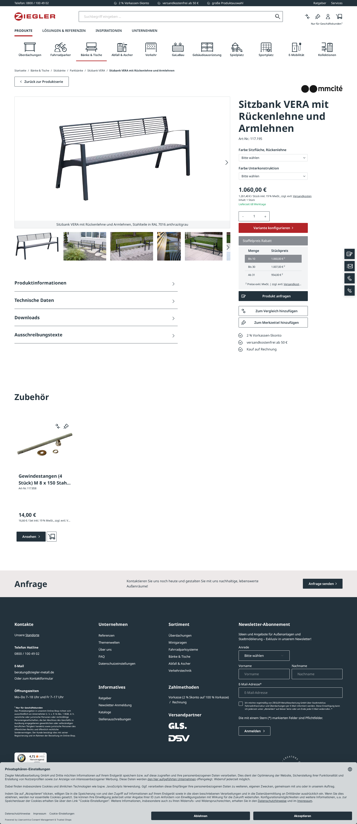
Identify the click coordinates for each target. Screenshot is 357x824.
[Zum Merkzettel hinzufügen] (66, 426)
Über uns (105, 649)
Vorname (245, 666)
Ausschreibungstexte (38, 334)
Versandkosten (302, 196)
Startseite (20, 70)
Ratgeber (105, 698)
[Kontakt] (349, 254)
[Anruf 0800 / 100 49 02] (349, 278)
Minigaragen (178, 642)
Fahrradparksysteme (183, 649)
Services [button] (337, 3)
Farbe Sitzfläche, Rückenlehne (262, 150)
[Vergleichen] (307, 16)
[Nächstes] (227, 162)
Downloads (27, 317)
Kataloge (105, 712)
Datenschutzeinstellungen (117, 663)
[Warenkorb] (338, 16)
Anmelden (253, 731)
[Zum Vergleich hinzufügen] (57, 426)
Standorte (32, 635)
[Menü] (44, 755)
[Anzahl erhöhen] (265, 216)
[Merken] (318, 16)
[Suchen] (278, 16)
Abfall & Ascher (179, 663)
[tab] (29, 50)
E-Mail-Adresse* (250, 684)
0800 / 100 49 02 (26, 653)
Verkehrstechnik (180, 670)
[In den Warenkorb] (52, 537)
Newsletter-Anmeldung (115, 705)
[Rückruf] (349, 290)
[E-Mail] (349, 266)
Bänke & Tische (179, 656)
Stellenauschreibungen (115, 719)
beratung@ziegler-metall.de (34, 672)
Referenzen (106, 635)
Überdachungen (180, 635)
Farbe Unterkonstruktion (259, 168)
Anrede (244, 647)
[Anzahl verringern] (243, 216)
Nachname (299, 666)
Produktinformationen (40, 283)
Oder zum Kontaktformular (33, 678)
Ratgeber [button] (319, 3)
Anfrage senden (321, 583)
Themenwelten (109, 642)
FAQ (102, 656)
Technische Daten (34, 300)
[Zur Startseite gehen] (34, 16)
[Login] (328, 16)
